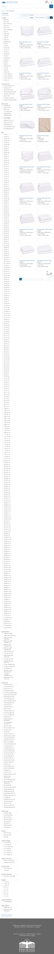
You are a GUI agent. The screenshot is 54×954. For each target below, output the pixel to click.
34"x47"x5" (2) (7, 482)
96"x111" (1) (6, 392)
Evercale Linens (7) (8, 684)
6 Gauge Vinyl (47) (8, 658)
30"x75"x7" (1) (7, 472)
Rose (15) (6, 63)
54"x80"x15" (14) (7, 579)
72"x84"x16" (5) (7, 603)
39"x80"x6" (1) (7, 533)
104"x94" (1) (6, 410)
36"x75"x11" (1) (7, 498)
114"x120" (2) (7, 444)
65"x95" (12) (6, 253)
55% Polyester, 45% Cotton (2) (8, 656)
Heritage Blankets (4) (9, 690)
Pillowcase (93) (7, 817)
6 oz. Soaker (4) (7, 842)
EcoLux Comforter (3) (9, 714)
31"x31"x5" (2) (7, 480)
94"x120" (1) (6, 386)
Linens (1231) (5, 15)
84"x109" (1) (6, 341)
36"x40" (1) (6, 202)
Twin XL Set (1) (7, 615)
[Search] (51, 6)
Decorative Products (19, 927)
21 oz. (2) (6, 889)
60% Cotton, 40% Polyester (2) (8, 910)
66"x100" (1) (6, 255)
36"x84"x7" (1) (7, 513)
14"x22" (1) (6, 136)
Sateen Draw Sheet (43, 135)
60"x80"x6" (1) (7, 587)
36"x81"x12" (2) (7, 509)
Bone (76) (6, 25)
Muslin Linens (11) (8, 688)
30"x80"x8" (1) (7, 478)
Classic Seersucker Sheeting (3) (8, 719)
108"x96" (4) (6, 426)
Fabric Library (30, 927)
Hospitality (22, 925)
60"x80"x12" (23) (7, 591)
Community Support (24, 935)
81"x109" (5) (6, 333)
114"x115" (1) (7, 448)
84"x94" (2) (6, 343)
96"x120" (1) (6, 396)
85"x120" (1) (6, 351)
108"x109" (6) (7, 414)
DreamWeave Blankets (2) (10, 694)
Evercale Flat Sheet (43, 42)
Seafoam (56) (7, 66)
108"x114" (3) (7, 418)
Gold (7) (6, 31)
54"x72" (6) (6, 233)
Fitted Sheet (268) (8, 815)
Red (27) (6, 61)
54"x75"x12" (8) (7, 567)
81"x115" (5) (6, 337)
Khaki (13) (6, 39)
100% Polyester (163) (9, 651)
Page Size (51, 274)
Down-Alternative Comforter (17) (8, 723)
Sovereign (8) (7, 797)
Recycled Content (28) (9, 876)
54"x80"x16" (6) (7, 581)
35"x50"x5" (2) (7, 494)
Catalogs (37, 927)
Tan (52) (6, 68)
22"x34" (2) (6, 180)
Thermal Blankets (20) (9, 696)
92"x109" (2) (6, 376)
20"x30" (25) (6, 152)
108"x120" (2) (7, 432)
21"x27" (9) (6, 166)
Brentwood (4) (7, 708)
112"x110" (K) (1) (7, 436)
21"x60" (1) (6, 168)
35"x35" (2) (6, 200)
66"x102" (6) (6, 257)
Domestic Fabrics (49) (9, 93)
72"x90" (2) (6, 299)
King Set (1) (6, 619)
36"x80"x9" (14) (7, 504)
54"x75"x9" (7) (7, 565)
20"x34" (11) (6, 156)
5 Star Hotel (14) (8, 704)
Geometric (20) (7, 834)
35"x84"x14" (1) (7, 496)
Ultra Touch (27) (7, 803)
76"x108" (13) (7, 311)
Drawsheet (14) (7, 821)
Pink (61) (6, 55)
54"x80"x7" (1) (7, 573)
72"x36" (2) (6, 295)
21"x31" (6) (6, 172)
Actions (25, 15)
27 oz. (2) (6, 893)
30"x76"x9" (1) (7, 476)
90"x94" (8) (6, 370)
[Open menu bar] (51, 2)
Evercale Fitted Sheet (25, 104)
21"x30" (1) (6, 170)
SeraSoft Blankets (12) (9, 789)
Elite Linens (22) (7, 725)
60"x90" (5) (6, 251)
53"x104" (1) (6, 231)
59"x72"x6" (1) (7, 585)
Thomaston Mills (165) (9, 97)
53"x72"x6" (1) (7, 557)
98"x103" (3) (6, 400)
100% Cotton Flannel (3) (9, 635)
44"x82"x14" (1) (7, 553)
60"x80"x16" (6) (7, 595)
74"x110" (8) (6, 307)
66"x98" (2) (6, 281)
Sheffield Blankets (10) (9, 791)
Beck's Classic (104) (8, 89)
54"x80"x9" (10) (7, 575)
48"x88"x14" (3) (7, 555)
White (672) (6, 72)
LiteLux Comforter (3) (9, 741)
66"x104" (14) (7, 261)
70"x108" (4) (6, 287)
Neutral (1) (6, 51)
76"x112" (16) (7, 315)
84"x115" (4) (6, 345)
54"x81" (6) (6, 239)
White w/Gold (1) (8, 78)
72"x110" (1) (6, 291)
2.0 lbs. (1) (6, 885)
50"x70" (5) (6, 227)
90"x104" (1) (6, 353)
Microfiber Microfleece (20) (8, 674)
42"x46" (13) (6, 221)
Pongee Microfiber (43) (9, 666)
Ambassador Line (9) (9, 686)
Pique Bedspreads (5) (9, 702)
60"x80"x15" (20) (7, 593)
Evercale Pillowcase (25, 42)
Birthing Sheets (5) (8, 819)
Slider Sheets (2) (7, 825)
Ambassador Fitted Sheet (44, 229)
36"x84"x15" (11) (7, 519)
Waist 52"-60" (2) (7, 627)
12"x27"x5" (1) (7, 458)
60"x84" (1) (6, 249)
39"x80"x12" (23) (7, 539)
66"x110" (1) (6, 271)
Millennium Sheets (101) (9, 752)
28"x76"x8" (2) (7, 468)
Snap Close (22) (7, 868)
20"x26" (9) (6, 148)
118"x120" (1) (7, 456)
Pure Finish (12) (7, 772)
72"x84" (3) (6, 297)
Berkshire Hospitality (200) (10, 91)
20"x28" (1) (6, 150)
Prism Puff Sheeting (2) (9, 768)
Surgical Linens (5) (8, 122)
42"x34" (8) (6, 213)
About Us (15, 934)
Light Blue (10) (7, 41)
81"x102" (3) (6, 325)
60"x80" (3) (6, 247)
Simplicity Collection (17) (10, 795)
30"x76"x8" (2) (7, 474)
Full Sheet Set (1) (8, 617)
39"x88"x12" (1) (7, 547)
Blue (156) (6, 21)
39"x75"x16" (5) (7, 531)
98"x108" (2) (6, 402)
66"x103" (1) (6, 259)
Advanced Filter (7, 915)
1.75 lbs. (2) (6, 883)
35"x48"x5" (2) (7, 492)
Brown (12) (6, 27)
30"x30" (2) (6, 190)
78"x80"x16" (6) (7, 611)
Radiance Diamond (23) (10, 774)
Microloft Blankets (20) (9, 750)
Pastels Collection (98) (9, 760)
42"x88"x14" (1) (7, 551)
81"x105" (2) (6, 329)
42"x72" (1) (6, 219)
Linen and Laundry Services (34, 925)
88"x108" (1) (6, 347)
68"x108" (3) (6, 285)
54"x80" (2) (6, 237)
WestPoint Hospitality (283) (10, 99)
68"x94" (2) (6, 283)
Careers (38, 934)
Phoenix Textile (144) (9, 85)
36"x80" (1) (6, 207)
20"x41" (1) (6, 164)
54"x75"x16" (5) (7, 571)
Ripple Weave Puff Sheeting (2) (8, 782)
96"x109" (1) (6, 388)
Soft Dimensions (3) (8, 801)
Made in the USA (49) (9, 860)
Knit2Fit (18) (6, 731)
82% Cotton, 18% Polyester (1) (8, 638)
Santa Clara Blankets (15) (10, 787)
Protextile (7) (7, 770)
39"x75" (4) (6, 209)
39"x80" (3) (6, 211)
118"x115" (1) (7, 454)
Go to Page (48, 273)
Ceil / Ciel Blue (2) (8, 29)
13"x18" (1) (6, 134)
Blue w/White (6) (8, 23)
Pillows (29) (6, 109)
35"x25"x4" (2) (7, 488)
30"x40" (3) (6, 194)
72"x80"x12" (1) (7, 597)
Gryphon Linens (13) (9, 733)
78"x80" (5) (6, 319)
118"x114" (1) (7, 452)
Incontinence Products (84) (7, 118)
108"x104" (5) (7, 412)
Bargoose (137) (7, 87)
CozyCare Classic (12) (9, 710)
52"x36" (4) (6, 229)
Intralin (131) (7, 95)
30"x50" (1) (6, 196)
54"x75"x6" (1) (7, 561)
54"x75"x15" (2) (7, 569)
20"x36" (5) (6, 160)
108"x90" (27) (7, 422)
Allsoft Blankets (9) (8, 706)
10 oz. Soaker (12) (8, 852)
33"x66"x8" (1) (7, 490)
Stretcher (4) (7, 823)
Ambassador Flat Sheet (44, 167)
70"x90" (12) (6, 289)
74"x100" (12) (7, 303)
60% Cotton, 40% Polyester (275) (8, 671)
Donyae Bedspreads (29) (10, 700)
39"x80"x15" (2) (7, 543)
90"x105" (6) (6, 356)
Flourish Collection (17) (9, 727)
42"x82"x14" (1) (7, 549)
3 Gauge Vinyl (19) (8, 653)
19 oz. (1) (6, 887)
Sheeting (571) (7, 105)
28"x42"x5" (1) (7, 464)
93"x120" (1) (6, 382)
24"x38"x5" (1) (7, 462)
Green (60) (6, 33)
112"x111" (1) (7, 438)
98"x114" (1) (6, 404)
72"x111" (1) (6, 293)
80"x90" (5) (6, 323)
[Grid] (51, 17)
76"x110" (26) (7, 313)
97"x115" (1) (6, 398)
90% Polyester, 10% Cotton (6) (8, 678)
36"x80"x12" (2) (7, 507)
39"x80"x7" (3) (7, 535)
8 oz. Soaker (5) (7, 848)
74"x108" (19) (7, 305)
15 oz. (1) (6, 895)
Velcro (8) (6, 870)
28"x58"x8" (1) (7, 466)
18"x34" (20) (6, 144)
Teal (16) (6, 70)
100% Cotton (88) (8, 633)
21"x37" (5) (6, 176)
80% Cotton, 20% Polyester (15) (8, 641)
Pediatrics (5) (7, 764)
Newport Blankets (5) (9, 756)
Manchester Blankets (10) (10, 743)
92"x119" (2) (6, 380)
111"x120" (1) (7, 434)
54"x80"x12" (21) (7, 577)
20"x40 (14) (6, 162)
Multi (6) (6, 45)
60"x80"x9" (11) (7, 589)
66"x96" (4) (6, 279)
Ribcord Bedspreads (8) (9, 779)
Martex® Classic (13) (9, 745)
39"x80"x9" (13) (7, 537)
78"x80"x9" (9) (7, 605)
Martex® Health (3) (8, 747)
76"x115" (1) (6, 317)
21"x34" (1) (6, 174)
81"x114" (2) (6, 335)
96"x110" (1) (6, 390)
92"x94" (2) (6, 374)
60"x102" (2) (6, 245)
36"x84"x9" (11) (7, 515)
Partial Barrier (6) (8, 901)
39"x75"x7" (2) (7, 525)
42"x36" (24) (6, 215)
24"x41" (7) (6, 184)
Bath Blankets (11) (8, 124)
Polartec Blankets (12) (9, 766)
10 (41, 279)
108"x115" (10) (7, 420)
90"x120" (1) (6, 366)
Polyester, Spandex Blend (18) (8, 661)
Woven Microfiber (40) (9, 664)
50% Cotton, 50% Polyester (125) (8, 648)
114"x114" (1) (7, 442)
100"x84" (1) (6, 408)
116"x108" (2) (7, 446)
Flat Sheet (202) (7, 813)
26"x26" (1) (6, 186)
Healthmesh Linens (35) (9, 735)
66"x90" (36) (6, 275)
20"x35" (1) (6, 158)
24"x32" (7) (6, 182)
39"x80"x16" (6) (7, 545)
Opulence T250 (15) (8, 758)
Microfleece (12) (8, 668)
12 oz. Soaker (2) (8, 854)
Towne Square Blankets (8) (10, 692)
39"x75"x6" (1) (7, 523)
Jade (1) (6, 37)
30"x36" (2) (6, 192)
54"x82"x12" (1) (7, 583)
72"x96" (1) (6, 301)
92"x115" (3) (6, 378)
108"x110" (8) (7, 416)
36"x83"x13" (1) (7, 511)
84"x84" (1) (6, 339)
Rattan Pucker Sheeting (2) (7, 777)
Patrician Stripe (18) (8, 762)
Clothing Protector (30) (9, 126)
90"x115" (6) (6, 364)
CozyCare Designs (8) (9, 712)
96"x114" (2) (6, 394)
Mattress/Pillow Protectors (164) (7, 114)
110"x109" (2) (7, 428)
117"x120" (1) (7, 450)
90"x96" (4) (6, 372)
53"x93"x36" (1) (7, 559)
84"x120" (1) (6, 349)
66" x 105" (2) (7, 263)
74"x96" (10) (6, 309)
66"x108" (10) (7, 267)
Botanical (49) (7, 832)
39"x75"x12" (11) (7, 529)
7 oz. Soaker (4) (7, 844)
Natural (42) (7, 47)
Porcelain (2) (7, 57)
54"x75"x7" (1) (7, 563)
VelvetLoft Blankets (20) (9, 807)
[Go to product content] (27, 31)
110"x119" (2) (7, 430)
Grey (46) (6, 35)
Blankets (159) (7, 107)
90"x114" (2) (6, 362)
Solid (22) (6, 836)
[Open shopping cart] (46, 2)
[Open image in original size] (10, 2)
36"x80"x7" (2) (7, 502)
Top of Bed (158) (8, 111)
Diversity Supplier (30, 934)
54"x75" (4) (6, 235)
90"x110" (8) (6, 360)
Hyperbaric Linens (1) (9, 739)
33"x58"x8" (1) (7, 486)
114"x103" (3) (7, 440)
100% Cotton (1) (8, 907)
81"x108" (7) (6, 331)
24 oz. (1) (6, 891)
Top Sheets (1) (7, 827)
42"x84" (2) (6, 223)
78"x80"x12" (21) (7, 607)
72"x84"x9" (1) (7, 599)
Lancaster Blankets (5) (9, 737)
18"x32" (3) (6, 142)
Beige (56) (6, 19)
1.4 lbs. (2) (6, 881)
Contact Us (22, 934)
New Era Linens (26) (8, 754)
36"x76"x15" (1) (7, 500)
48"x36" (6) (6, 225)
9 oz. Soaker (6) (7, 850)
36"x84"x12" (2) (7, 517)
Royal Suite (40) (7, 785)
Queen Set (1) (7, 621)
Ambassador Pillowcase (26, 167)
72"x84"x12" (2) (7, 601)
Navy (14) (6, 49)
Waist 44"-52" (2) (7, 625)
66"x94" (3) (6, 277)
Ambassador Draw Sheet (44, 260)
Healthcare (16, 925)
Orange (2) (6, 53)
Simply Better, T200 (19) (9, 793)
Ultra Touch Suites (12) (9, 805)
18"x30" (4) (6, 140)
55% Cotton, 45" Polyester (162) (7, 645)
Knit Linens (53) (7, 729)
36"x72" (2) (6, 205)
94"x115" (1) (6, 384)
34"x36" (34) (6, 198)
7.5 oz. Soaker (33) (8, 846)
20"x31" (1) (6, 154)
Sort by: (32, 17)
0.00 (48, 2)
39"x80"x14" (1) (7, 541)
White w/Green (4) (8, 76)
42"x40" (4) (6, 217)
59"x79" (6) (6, 243)
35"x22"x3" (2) (7, 484)
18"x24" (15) (6, 138)
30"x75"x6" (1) (7, 470)
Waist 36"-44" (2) (7, 623)
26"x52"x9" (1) (7, 188)
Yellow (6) (6, 80)
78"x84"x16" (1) (7, 613)
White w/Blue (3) (8, 74)
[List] (48, 17)
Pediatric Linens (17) (9, 120)
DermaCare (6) (7, 716)
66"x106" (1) (6, 265)
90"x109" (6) (6, 358)
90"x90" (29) (6, 368)
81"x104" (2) (6, 327)
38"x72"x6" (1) (7, 521)
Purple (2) (6, 59)
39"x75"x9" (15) (7, 527)
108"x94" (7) (6, 424)
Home (2, 10)
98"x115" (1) (6, 406)
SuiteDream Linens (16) (9, 799)
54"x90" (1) (6, 241)
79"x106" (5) (6, 321)
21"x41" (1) (6, 178)
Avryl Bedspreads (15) (9, 698)
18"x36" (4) (6, 146)
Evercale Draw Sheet (25, 135)
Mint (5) (6, 43)
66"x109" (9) (6, 269)
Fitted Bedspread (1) (9, 128)
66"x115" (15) (7, 273)
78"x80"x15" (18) (7, 609)
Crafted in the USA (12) (9, 862)
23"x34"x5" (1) (7, 460)
